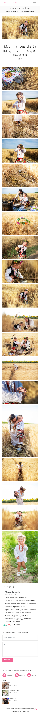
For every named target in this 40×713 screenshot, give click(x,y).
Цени (29, 670)
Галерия (16, 670)
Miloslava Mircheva (11, 3)
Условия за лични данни (20, 711)
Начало (4, 670)
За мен (10, 670)
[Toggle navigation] (35, 2)
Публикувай (7, 660)
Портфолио (23, 670)
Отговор (18, 625)
